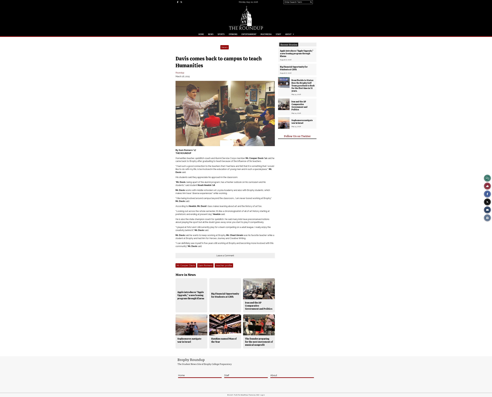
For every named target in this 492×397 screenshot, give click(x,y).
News (210, 34)
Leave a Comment (225, 255)
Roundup (180, 73)
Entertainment (249, 34)
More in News (186, 275)
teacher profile (224, 265)
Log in (262, 395)
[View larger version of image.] (225, 113)
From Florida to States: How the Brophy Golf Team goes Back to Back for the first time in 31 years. (303, 85)
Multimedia (266, 34)
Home (201, 34)
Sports (221, 34)
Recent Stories (288, 44)
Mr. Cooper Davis (186, 265)
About (288, 34)
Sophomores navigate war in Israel (302, 121)
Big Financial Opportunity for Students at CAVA (294, 68)
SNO (257, 395)
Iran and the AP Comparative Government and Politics (299, 105)
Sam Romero (205, 265)
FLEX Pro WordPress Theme (244, 395)
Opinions (233, 34)
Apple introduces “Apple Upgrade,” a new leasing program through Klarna (296, 54)
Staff (278, 34)
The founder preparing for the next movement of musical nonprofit (259, 341)
